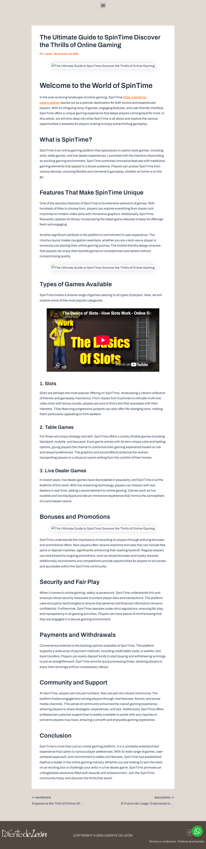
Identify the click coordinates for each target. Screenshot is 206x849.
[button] (103, 5)
